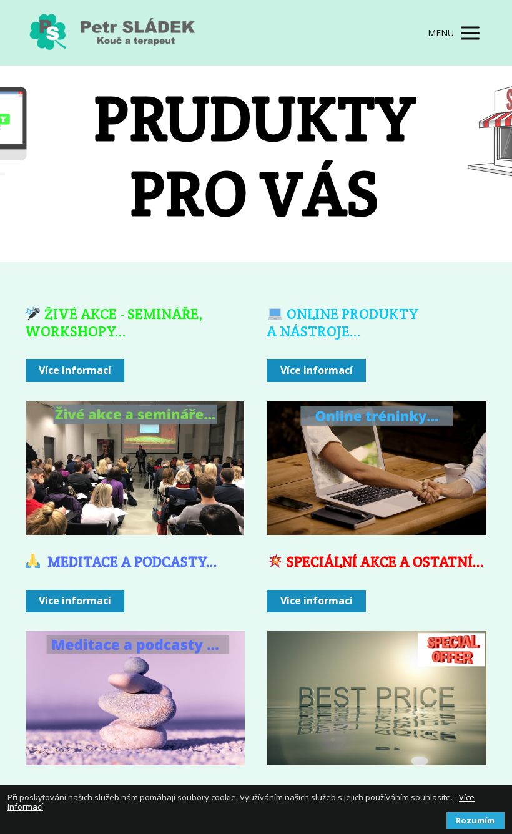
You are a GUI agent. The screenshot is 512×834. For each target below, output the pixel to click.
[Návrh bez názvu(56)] (376, 698)
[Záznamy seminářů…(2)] (135, 468)
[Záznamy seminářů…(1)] (376, 468)
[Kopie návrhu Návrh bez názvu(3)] (135, 698)
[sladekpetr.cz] (119, 32)
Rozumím (475, 820)
